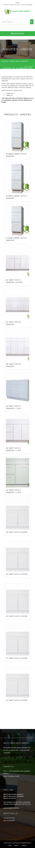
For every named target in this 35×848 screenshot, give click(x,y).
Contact (24, 845)
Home (17, 2)
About (16, 845)
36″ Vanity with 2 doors (16, 532)
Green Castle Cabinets (14, 843)
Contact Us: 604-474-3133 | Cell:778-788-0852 (17, 4)
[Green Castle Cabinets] (17, 12)
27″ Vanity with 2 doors (16, 658)
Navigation (18, 33)
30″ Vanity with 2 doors (17, 616)
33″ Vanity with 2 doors (16, 574)
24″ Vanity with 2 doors (16, 700)
